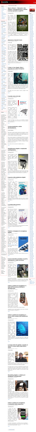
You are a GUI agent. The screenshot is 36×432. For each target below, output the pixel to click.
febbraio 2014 (31, 153)
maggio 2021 (31, 73)
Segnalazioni (16, 233)
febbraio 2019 (31, 98)
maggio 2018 (31, 106)
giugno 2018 (31, 105)
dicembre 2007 (32, 222)
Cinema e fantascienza (3, 44)
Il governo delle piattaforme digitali (16, 177)
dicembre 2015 (32, 133)
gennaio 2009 (31, 210)
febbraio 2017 (31, 120)
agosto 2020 (31, 81)
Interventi (15, 261)
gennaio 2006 (31, 243)
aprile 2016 (31, 129)
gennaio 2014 (31, 154)
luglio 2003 (31, 271)
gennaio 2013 (31, 165)
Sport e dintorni (19, 11)
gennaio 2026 (31, 21)
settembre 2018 (32, 102)
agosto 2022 (31, 59)
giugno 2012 (31, 172)
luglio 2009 (31, 204)
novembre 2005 (32, 245)
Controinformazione (3, 9)
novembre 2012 (32, 167)
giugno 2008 (31, 216)
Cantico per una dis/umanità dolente (3, 107)
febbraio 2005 (31, 253)
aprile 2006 (31, 240)
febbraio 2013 (31, 164)
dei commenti (32, 282)
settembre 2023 (32, 47)
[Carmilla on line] (18, 2)
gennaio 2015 (31, 143)
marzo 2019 (31, 97)
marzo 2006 (31, 241)
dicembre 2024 (32, 33)
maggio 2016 (31, 128)
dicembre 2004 (32, 255)
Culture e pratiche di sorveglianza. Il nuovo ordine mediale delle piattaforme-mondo (18, 316)
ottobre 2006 (31, 235)
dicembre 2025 (32, 22)
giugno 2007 (31, 227)
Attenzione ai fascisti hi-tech (15, 40)
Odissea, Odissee (3, 52)
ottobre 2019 (31, 90)
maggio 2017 (31, 117)
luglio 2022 (31, 60)
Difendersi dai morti (3, 99)
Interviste (2, 10)
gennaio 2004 (31, 265)
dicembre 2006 (32, 233)
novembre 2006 (32, 234)
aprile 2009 (31, 207)
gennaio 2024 (31, 43)
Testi (2, 11)
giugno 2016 (31, 127)
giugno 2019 (31, 94)
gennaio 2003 (31, 276)
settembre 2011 (32, 180)
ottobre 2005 (31, 246)
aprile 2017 (31, 118)
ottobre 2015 (31, 135)
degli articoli (32, 281)
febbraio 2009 (31, 209)
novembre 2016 (32, 123)
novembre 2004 (32, 256)
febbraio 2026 (31, 20)
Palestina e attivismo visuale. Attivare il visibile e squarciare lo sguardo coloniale (3, 48)
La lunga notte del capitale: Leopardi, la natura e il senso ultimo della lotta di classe (18, 346)
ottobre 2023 (31, 46)
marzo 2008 (31, 219)
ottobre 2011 (31, 179)
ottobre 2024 (31, 35)
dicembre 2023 (32, 44)
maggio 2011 (31, 184)
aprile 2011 (31, 185)
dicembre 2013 (32, 155)
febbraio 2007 (31, 231)
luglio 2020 (31, 82)
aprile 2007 (31, 229)
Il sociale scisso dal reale (14, 96)
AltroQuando (3, 18)
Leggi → (9, 36)
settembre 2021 (32, 69)
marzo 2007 (31, 230)
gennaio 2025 (31, 32)
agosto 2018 (31, 103)
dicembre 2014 (32, 144)
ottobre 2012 (31, 168)
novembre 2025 (32, 23)
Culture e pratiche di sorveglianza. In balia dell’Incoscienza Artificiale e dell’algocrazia (17, 287)
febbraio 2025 (31, 31)
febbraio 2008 (31, 220)
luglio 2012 (31, 171)
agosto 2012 (31, 170)
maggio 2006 (31, 239)
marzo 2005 (31, 252)
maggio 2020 (31, 84)
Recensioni (16, 11)
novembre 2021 (32, 67)
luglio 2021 (31, 71)
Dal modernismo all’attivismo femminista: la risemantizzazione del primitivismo (3, 96)
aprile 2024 (31, 40)
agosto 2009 (31, 203)
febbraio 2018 (31, 109)
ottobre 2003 (31, 268)
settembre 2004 (32, 258)
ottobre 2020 (31, 79)
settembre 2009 (32, 202)
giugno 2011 (31, 183)
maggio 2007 (31, 228)
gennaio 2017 (31, 121)
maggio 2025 (31, 28)
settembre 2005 (32, 247)
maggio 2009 (31, 206)
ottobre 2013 (31, 157)
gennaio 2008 (31, 221)
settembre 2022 (32, 58)
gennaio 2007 (31, 232)
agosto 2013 (31, 159)
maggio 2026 (31, 17)
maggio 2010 (31, 195)
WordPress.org (32, 283)
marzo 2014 (31, 152)
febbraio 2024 (31, 42)
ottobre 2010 (31, 190)
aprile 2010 (31, 196)
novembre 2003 (32, 267)
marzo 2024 (31, 41)
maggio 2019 (31, 95)
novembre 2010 (32, 189)
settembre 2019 (32, 91)
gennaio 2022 (31, 65)
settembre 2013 (32, 158)
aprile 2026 (31, 18)
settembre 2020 (32, 80)
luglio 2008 (31, 215)
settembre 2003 (32, 269)
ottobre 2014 (31, 146)
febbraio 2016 (31, 131)
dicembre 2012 (32, 166)
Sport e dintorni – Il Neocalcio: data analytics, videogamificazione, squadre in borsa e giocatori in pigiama (17, 9)
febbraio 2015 (31, 142)
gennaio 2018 (31, 110)
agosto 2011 (31, 181)
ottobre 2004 (31, 257)
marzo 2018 (31, 108)
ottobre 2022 (31, 57)
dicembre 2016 (32, 122)
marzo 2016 (31, 130)
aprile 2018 (31, 107)
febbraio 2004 (31, 264)
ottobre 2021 (31, 68)
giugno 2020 (31, 83)
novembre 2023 (32, 45)
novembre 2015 (32, 134)
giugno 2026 (31, 16)
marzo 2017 (31, 119)
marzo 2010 (31, 197)
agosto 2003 (31, 270)
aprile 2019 (31, 96)
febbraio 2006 (31, 242)
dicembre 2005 (32, 244)
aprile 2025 (31, 29)
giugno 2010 (31, 194)
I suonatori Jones (3, 16)
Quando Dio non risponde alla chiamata (3, 82)
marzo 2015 (31, 141)
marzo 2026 (31, 19)
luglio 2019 (31, 93)
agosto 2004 (31, 259)
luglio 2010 (31, 193)
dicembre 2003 (32, 266)
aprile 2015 (31, 140)
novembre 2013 (32, 156)
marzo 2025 (31, 30)
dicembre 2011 (32, 177)
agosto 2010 (31, 192)
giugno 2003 (31, 272)
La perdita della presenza (14, 204)
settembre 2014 (32, 147)
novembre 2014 (32, 145)
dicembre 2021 (32, 66)
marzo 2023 (31, 52)
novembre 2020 (32, 78)
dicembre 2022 (32, 55)
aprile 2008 (31, 218)
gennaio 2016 (31, 132)
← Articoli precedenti (11, 429)
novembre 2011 (32, 178)
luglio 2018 (31, 104)
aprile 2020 (31, 85)
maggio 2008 (31, 217)
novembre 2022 (32, 56)
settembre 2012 (32, 169)
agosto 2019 (31, 92)
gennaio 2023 (31, 54)
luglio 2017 (31, 115)
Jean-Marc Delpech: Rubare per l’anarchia (3, 40)
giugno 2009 (31, 205)
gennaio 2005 (31, 254)
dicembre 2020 (32, 77)
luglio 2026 (31, 15)
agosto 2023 (31, 48)
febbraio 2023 (31, 53)
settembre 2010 (32, 191)
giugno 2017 (31, 116)
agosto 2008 (31, 214)
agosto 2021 (31, 70)
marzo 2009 (31, 208)
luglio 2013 (31, 160)
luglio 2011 (31, 182)
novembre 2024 (32, 34)
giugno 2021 (31, 72)
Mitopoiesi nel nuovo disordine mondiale (3, 70)
